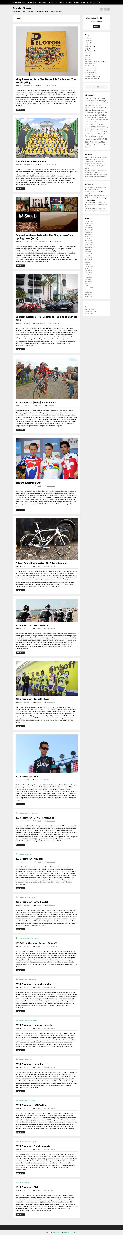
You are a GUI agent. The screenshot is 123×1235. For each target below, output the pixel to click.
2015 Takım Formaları (19, 2)
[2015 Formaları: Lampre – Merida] (47, 1021)
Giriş (86, 307)
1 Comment (50, 405)
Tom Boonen (95, 139)
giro (93, 115)
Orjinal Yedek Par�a (101, 211)
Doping (87, 38)
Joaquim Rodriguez (101, 117)
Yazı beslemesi (89, 309)
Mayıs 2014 (88, 247)
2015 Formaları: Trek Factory (32, 625)
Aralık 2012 (88, 281)
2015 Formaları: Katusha (29, 1064)
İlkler (98, 2)
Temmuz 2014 (89, 243)
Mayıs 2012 (88, 294)
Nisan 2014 (88, 249)
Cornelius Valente (93, 189)
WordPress (57, 1232)
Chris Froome (102, 107)
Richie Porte (99, 131)
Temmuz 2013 (89, 266)
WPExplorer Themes (70, 1232)
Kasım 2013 (88, 260)
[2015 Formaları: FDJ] (47, 1183)
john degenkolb (88, 119)
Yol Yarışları (88, 64)
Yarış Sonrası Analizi (91, 79)
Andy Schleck (88, 103)
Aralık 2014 (88, 240)
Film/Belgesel (43, 241)
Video (86, 57)
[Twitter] (101, 9)
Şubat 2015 (88, 236)
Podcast (76, 2)
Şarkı (86, 55)
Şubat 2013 (88, 277)
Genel (41, 85)
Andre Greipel (101, 101)
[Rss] (108, 9)
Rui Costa (93, 134)
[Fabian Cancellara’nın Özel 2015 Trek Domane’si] (47, 539)
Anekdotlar (84, 2)
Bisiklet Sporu (22, 8)
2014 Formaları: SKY (91, 191)
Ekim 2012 (88, 283)
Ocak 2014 (88, 255)
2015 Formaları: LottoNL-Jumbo (33, 984)
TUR (95, 142)
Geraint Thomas (88, 115)
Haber (87, 44)
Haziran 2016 (89, 223)
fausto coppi (96, 113)
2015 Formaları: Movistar (29, 858)
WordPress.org (89, 313)
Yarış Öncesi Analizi (91, 76)
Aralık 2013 (88, 258)
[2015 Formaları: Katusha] (47, 1060)
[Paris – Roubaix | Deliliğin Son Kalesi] (47, 378)
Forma (104, 112)
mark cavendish (92, 124)
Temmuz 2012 (89, 290)
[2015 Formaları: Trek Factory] (47, 610)
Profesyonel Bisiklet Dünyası (94, 61)
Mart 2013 (88, 275)
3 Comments (52, 85)
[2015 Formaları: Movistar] (47, 854)
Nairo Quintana (97, 126)
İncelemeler (42, 2)
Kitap (86, 53)
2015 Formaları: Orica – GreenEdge (35, 817)
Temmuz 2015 (89, 230)
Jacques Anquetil (90, 117)
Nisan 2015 (88, 232)
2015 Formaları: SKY (27, 776)
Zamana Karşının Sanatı (29, 482)
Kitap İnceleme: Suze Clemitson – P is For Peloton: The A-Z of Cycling (46, 81)
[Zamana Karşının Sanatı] (47, 458)
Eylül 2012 (88, 285)
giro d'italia (100, 114)
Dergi (86, 49)
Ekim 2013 (88, 262)
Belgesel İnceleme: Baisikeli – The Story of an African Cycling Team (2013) (45, 237)
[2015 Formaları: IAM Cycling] (47, 1101)
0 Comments (52, 164)
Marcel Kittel (94, 122)
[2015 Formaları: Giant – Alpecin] (47, 1142)
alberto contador (92, 98)
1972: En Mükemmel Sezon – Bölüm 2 (36, 943)
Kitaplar (51, 2)
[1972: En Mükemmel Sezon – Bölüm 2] (47, 938)
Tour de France (89, 68)
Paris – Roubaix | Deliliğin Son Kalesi (36, 402)
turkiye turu (91, 144)
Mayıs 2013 (88, 270)
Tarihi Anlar (89, 74)
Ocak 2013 (88, 279)
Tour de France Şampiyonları (31, 161)
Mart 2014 (88, 251)
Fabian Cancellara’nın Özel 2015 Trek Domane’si (42, 563)
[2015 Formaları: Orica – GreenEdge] (47, 813)
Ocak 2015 (88, 238)
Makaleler (69, 2)
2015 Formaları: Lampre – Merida (34, 1025)
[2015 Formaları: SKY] (47, 753)
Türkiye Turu (89, 70)
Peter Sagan (90, 131)
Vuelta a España (90, 72)
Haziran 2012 (89, 292)
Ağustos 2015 (89, 228)
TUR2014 (101, 141)
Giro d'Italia (88, 66)
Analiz (93, 100)
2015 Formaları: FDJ (27, 1187)
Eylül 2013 (88, 264)
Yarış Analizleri (32, 2)
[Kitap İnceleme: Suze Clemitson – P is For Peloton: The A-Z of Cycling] (47, 51)
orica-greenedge (102, 129)
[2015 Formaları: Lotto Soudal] (47, 897)
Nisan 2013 (88, 273)
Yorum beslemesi (90, 311)
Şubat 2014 (88, 253)
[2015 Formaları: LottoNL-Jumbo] (47, 980)
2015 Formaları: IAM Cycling (31, 1105)
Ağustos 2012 (89, 288)
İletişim (92, 2)
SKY (97, 134)
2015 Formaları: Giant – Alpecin (33, 1146)
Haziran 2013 (89, 268)
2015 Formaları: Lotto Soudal (32, 901)
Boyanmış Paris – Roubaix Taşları (95, 187)
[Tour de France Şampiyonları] (47, 138)
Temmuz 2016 (89, 221)
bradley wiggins (94, 105)
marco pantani (101, 122)
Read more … (20, 109)
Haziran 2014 (89, 245)
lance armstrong (100, 119)
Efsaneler (40, 946)
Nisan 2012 (88, 296)
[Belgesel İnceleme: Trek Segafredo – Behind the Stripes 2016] (47, 293)
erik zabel (96, 110)
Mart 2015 (88, 234)
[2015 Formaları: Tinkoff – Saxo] (47, 678)
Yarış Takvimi (60, 2)
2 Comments (55, 323)
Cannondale (92, 107)
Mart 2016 (88, 225)
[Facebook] (105, 9)
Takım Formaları (95, 135)
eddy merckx (89, 110)
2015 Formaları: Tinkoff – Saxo (32, 699)
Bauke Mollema (97, 103)
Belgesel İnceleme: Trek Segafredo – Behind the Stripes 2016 (46, 318)
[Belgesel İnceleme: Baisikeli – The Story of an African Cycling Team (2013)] (47, 214)
